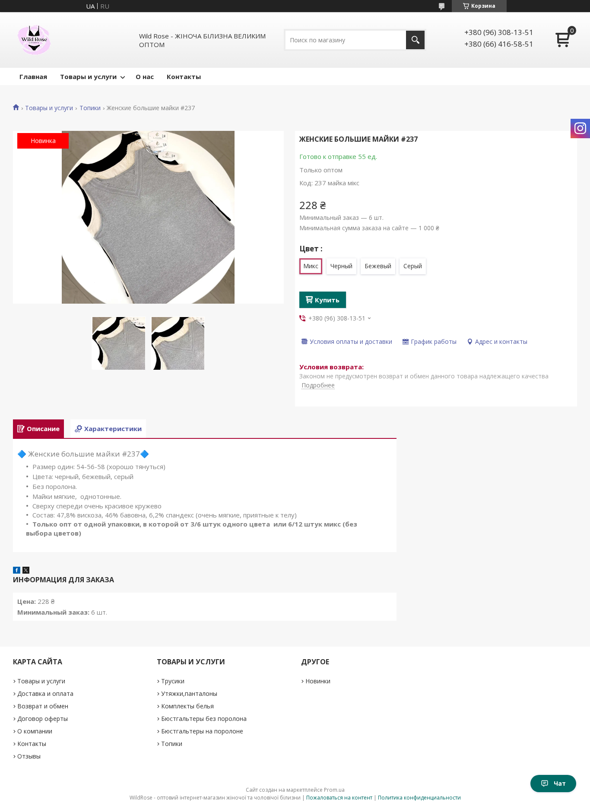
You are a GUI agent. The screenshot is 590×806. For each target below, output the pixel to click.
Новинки (317, 681)
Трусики (172, 681)
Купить (327, 299)
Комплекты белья (187, 706)
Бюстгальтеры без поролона (204, 718)
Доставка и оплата (45, 693)
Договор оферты (42, 718)
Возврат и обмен (42, 706)
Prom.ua (334, 789)
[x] (25, 571)
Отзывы (29, 756)
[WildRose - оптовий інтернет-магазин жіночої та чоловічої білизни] (34, 40)
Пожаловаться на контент (339, 797)
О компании (34, 731)
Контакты (184, 76)
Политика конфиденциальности (419, 797)
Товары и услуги (88, 76)
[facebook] (16, 571)
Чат (560, 783)
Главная (33, 76)
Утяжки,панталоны (189, 693)
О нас (145, 76)
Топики (90, 108)
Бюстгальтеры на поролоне (202, 731)
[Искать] (415, 40)
